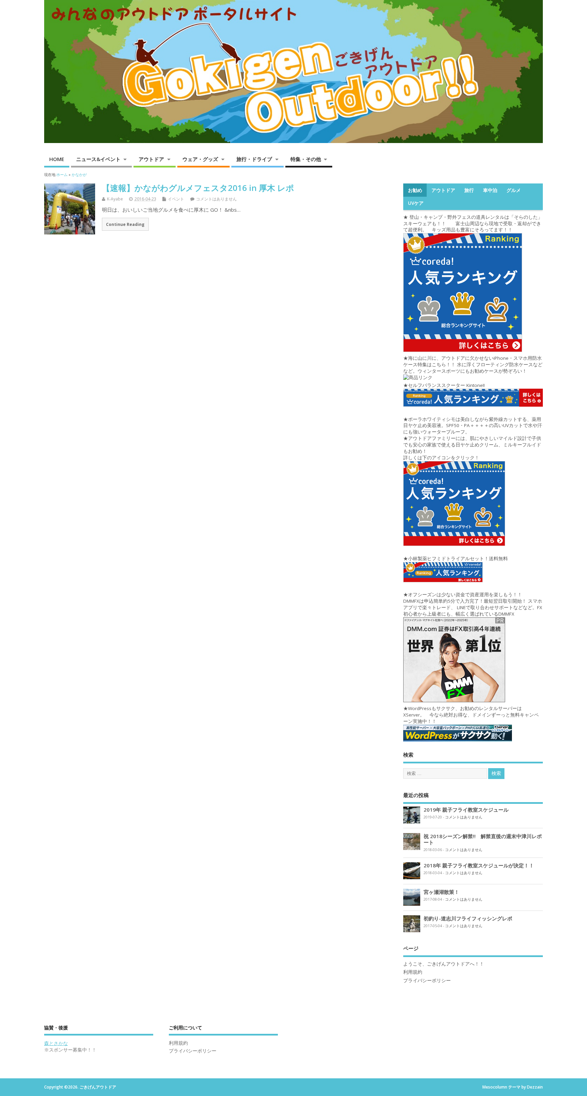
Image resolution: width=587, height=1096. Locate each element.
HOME (56, 159)
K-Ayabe (115, 199)
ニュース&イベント (98, 159)
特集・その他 (305, 159)
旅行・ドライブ (254, 159)
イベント (176, 199)
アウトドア (151, 159)
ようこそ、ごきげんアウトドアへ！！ (443, 964)
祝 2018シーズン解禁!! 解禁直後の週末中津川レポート (483, 839)
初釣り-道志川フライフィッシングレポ (468, 918)
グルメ (513, 190)
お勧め (415, 190)
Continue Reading (125, 224)
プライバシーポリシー (427, 980)
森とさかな (56, 1043)
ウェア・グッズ (200, 159)
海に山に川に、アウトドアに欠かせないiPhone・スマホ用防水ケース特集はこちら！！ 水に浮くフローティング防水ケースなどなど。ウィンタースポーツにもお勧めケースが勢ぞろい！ (472, 364)
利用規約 (412, 972)
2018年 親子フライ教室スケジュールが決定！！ (479, 865)
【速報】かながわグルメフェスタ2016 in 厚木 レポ (198, 187)
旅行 (469, 190)
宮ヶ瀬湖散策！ (441, 891)
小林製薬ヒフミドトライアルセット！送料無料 (458, 558)
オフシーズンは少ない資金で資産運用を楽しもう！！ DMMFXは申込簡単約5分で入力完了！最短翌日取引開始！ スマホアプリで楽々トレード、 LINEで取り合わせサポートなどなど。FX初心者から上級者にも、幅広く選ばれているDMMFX (472, 604)
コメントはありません (216, 199)
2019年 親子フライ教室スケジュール (466, 809)
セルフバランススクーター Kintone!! (447, 385)
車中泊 (490, 190)
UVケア (416, 203)
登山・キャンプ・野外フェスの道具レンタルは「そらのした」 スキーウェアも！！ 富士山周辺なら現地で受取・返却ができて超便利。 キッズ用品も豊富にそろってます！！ (475, 223)
